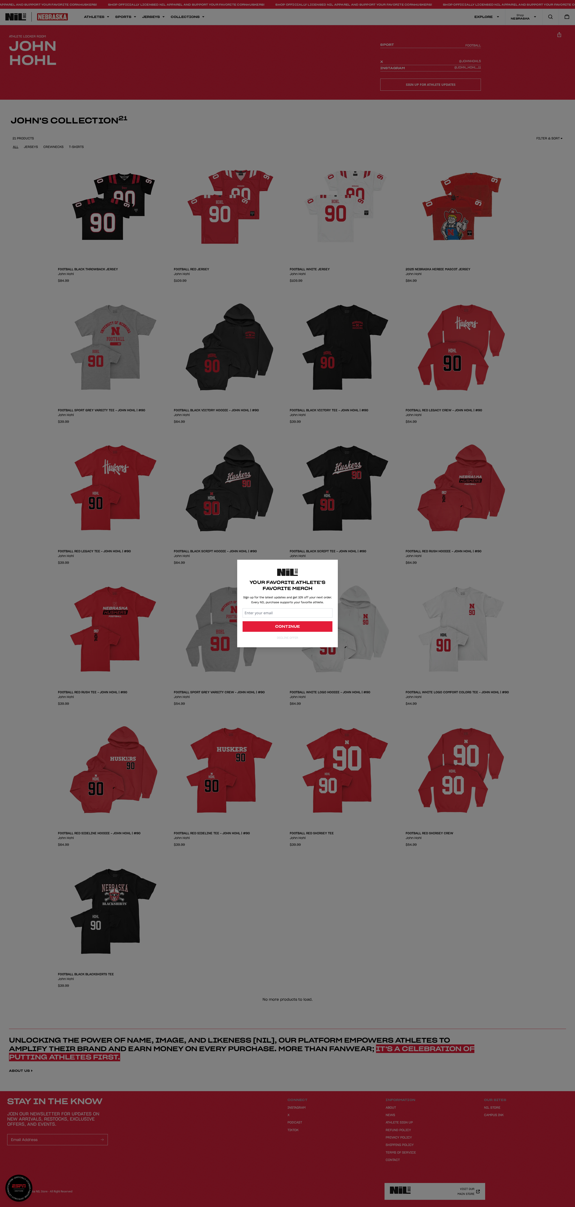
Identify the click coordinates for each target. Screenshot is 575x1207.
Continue (287, 626)
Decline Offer (287, 637)
